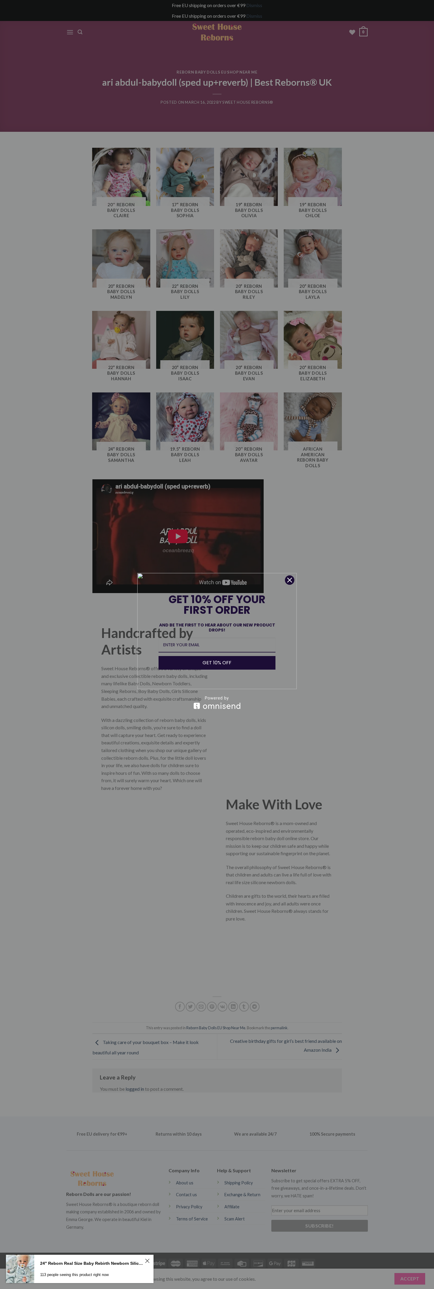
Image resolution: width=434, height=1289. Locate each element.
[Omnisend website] (217, 702)
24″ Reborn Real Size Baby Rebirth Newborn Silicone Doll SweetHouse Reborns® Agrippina (91, 1263)
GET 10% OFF (217, 662)
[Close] (290, 580)
